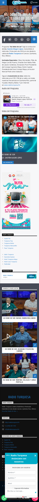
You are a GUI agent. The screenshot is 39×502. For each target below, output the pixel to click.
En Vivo (35, 2)
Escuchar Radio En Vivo (9, 411)
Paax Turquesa (8, 248)
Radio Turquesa (8, 275)
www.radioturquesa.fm (12, 85)
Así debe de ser (19, 12)
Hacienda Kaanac (9, 257)
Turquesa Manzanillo (10, 246)
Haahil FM (7, 238)
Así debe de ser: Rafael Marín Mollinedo (19, 318)
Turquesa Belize (9, 243)
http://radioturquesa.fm (12, 422)
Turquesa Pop (8, 241)
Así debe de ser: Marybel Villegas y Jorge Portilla (19, 381)
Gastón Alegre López (15, 49)
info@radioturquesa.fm (12, 429)
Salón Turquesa (9, 254)
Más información (7, 162)
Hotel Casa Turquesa (10, 262)
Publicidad (7, 264)
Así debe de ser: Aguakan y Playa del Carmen (19, 350)
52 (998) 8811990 (10, 426)
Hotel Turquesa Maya (10, 259)
